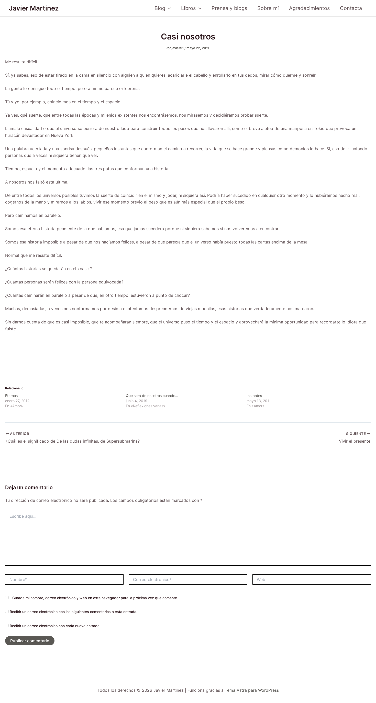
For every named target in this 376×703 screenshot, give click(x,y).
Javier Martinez (34, 8)
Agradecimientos (309, 8)
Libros (188, 8)
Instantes (254, 395)
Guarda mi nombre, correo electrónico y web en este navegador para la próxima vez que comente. (95, 598)
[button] (168, 8)
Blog (159, 8)
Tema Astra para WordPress (252, 690)
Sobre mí (268, 8)
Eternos (11, 395)
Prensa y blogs (229, 8)
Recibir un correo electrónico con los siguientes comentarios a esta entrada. (73, 611)
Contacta (351, 8)
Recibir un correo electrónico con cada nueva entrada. (55, 626)
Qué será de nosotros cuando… (152, 395)
